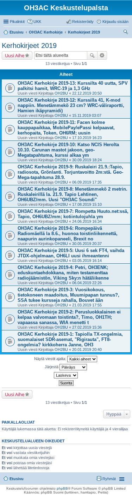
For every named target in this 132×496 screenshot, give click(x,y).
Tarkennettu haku (102, 55)
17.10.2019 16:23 (87, 138)
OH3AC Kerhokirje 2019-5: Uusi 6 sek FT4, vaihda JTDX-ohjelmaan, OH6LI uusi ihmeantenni (71, 253)
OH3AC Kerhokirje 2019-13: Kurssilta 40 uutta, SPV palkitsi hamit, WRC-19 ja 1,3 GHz (73, 85)
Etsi (92, 55)
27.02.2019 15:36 (87, 327)
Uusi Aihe (14, 55)
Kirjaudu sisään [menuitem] (115, 21)
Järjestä (52, 367)
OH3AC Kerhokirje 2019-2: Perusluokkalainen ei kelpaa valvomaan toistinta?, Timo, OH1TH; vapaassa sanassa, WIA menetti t (69, 317)
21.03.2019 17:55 (87, 305)
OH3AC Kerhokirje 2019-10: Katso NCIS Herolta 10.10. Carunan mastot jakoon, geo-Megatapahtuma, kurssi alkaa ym (68, 150)
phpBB (62, 488)
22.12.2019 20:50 (87, 93)
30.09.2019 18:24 (87, 160)
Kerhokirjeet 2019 (29, 45)
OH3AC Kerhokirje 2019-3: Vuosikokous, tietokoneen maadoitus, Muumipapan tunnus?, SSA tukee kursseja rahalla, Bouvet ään (68, 295)
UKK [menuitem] (37, 21)
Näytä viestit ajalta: (50, 359)
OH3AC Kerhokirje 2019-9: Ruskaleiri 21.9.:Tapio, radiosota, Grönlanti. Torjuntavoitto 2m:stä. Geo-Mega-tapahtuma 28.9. (70, 172)
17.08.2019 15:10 (87, 204)
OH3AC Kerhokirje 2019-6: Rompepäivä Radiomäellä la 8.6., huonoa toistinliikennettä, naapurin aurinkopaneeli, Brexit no (68, 233)
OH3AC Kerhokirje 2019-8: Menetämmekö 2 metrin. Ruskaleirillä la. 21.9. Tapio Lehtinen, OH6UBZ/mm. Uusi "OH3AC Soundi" (72, 194)
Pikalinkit (17, 21)
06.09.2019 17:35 (87, 182)
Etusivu (17, 479)
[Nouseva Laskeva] (66, 375)
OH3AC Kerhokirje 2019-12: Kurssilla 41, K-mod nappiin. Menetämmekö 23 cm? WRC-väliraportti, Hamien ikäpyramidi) (71, 105)
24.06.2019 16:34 (87, 221)
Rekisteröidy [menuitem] (83, 21)
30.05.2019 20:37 (87, 243)
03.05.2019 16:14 (87, 260)
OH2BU (61, 93)
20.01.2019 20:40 (87, 349)
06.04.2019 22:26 (87, 283)
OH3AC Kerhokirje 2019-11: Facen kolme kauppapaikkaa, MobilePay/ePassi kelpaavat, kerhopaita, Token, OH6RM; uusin (66, 128)
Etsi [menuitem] (126, 33)
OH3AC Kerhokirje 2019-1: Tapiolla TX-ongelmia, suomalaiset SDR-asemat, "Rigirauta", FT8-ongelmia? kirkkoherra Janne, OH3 (70, 339)
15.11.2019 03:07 (86, 115)
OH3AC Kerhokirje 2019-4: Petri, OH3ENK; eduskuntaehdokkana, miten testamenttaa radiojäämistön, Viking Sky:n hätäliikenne (63, 273)
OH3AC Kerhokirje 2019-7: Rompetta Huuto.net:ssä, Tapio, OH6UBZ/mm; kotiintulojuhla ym (73, 214)
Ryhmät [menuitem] (109, 479)
